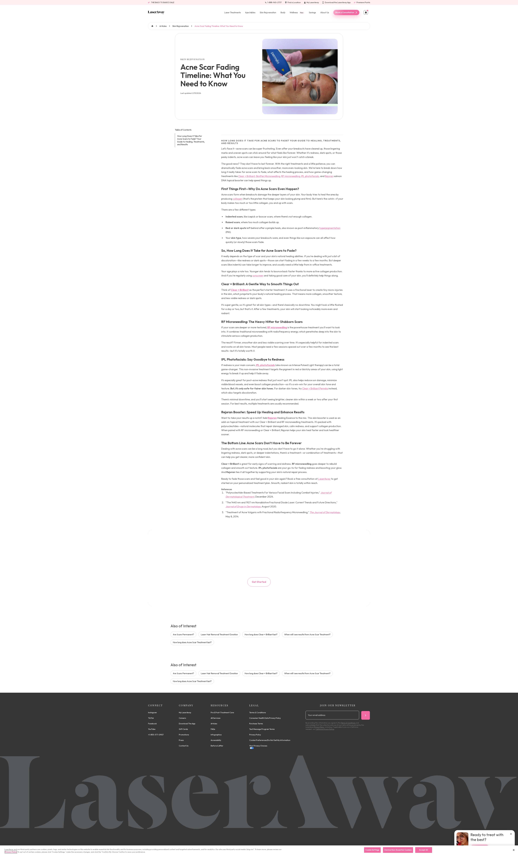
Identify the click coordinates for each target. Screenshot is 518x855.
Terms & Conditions (257, 712)
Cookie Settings (372, 850)
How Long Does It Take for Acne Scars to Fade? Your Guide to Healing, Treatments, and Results (191, 140)
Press (181, 740)
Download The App (187, 723)
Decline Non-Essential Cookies (398, 850)
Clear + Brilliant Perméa (315, 388)
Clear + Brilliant (246, 176)
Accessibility (216, 740)
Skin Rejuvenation (268, 12)
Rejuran (329, 176)
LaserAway (324, 478)
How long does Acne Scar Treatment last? (192, 642)
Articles (163, 26)
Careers (182, 718)
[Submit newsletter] (365, 715)
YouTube (151, 729)
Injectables (250, 12)
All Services (215, 718)
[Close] (514, 850)
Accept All (423, 850)
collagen (237, 198)
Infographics (216, 734)
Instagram (152, 712)
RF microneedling (290, 176)
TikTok (151, 718)
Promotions (184, 734)
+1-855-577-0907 (156, 734)
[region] (259, 850)
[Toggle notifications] (366, 12)
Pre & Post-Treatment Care (222, 712)
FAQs (213, 729)
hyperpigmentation (329, 228)
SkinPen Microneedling (268, 176)
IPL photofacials (310, 176)
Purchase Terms (256, 723)
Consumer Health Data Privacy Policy (265, 718)
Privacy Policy (255, 734)
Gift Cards (183, 729)
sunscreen (257, 275)
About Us (324, 12)
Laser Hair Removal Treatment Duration (219, 634)
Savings (312, 12)
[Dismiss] (511, 834)
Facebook (152, 723)
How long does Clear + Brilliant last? (261, 634)
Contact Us (183, 746)
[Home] (156, 12)
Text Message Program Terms (262, 729)
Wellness (296, 12)
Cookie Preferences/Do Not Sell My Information (269, 740)
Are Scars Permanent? (183, 634)
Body (282, 12)
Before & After (217, 746)
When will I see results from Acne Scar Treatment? (307, 634)
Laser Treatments (232, 12)
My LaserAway (185, 712)
